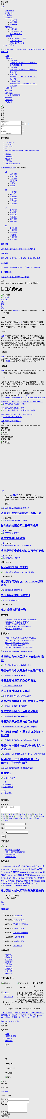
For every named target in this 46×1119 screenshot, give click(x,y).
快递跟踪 (13, 232)
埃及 (36, 872)
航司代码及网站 (16, 34)
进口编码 (23, 866)
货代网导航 (9, 11)
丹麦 (6, 866)
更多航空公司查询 (20, 924)
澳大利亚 (4, 883)
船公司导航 (9, 45)
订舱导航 (9, 15)
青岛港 (21, 1017)
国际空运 (23, 69)
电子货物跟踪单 (34, 881)
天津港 (14, 1017)
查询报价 (9, 955)
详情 (2, 904)
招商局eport (17, 916)
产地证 (12, 186)
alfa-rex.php (9, 146)
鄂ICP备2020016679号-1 (10, 1021)
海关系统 (19, 881)
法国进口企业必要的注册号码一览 (21, 513)
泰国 (34, 875)
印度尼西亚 (21, 869)
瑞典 (13, 881)
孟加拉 (40, 872)
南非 (15, 883)
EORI (43, 881)
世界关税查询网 (7, 1013)
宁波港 (7, 1017)
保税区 (8, 881)
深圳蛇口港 (5, 1015)
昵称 (2, 824)
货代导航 (9, 102)
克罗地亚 (21, 883)
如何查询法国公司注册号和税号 (19, 525)
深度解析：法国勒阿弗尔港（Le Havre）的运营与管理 (22, 402)
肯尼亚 (26, 881)
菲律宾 (3, 869)
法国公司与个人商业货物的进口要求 (19, 640)
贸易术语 (13, 179)
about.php (8, 144)
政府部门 (13, 201)
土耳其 (42, 875)
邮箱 (2, 828)
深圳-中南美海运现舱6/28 (15, 852)
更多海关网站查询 (20, 933)
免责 (27, 395)
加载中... (6, 773)
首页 (7, 56)
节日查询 (13, 239)
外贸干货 (13, 869)
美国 (5, 872)
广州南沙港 (32, 1015)
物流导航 (13, 174)
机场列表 (13, 29)
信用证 (12, 183)
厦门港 (35, 1017)
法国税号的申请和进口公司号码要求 (22, 550)
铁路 (31, 875)
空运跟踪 (13, 230)
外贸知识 (9, 97)
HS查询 (13, 235)
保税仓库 (35, 866)
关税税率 (13, 199)
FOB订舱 (9, 13)
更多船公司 (17, 946)
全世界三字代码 (16, 31)
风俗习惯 (35, 878)
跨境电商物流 (23, 83)
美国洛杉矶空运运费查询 (15, 595)
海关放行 (22, 878)
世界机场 (9, 27)
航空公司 (10, 878)
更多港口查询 (18, 937)
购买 (2, 902)
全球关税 (9, 93)
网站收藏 (11, 866)
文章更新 (9, 159)
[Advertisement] (23, 467)
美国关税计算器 (16, 41)
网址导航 (9, 973)
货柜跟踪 (13, 237)
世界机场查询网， (36, 1013)
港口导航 (9, 18)
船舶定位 (13, 228)
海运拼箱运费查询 (12, 163)
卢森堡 (9, 875)
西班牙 (28, 878)
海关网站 (13, 212)
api (6, 148)
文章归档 (9, 157)
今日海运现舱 (10, 857)
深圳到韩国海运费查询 (14, 567)
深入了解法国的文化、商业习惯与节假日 (17, 414)
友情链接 (9, 967)
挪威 (26, 869)
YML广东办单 (19, 920)
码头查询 (13, 221)
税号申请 (32, 869)
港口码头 (13, 194)
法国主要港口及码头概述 (16, 624)
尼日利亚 (11, 883)
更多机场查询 (18, 928)
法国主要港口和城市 (13, 538)
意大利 (3, 878)
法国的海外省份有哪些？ (11, 421)
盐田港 (14, 1015)
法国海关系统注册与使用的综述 (19, 721)
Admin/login (9, 142)
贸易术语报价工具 (17, 43)
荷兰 (38, 875)
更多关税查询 (18, 941)
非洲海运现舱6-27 (12, 854)
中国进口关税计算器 (18, 38)
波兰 (29, 866)
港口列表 (13, 20)
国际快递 (13, 219)
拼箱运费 (9, 971)
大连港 (28, 1017)
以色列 (30, 883)
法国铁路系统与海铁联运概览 (12, 408)
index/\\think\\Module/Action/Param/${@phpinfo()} (23, 150)
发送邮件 (5, 1117)
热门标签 (9, 161)
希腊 (35, 883)
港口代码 (13, 22)
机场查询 (13, 197)
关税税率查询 (15, 95)
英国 (26, 883)
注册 (2, 6)
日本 (14, 875)
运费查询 (9, 100)
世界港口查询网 (21, 1013)
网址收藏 (5, 909)
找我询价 (4, 1091)
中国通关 (9, 90)
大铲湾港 (22, 1015)
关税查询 (9, 36)
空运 (8, 872)
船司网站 (13, 210)
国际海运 (23, 62)
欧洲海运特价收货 (12, 850)
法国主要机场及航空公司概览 (17, 622)
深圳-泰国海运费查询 (13, 609)
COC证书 (13, 181)
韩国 (7, 869)
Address (4, 832)
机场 (42, 866)
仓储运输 (23, 76)
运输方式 (9, 58)
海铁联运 (23, 872)
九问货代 (14, 495)
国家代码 (13, 24)
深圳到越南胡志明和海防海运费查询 (22, 890)
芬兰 (16, 878)
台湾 (2, 866)
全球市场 (9, 88)
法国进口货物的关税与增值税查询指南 (21, 619)
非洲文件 (30, 872)
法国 (13, 168)
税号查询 (13, 203)
